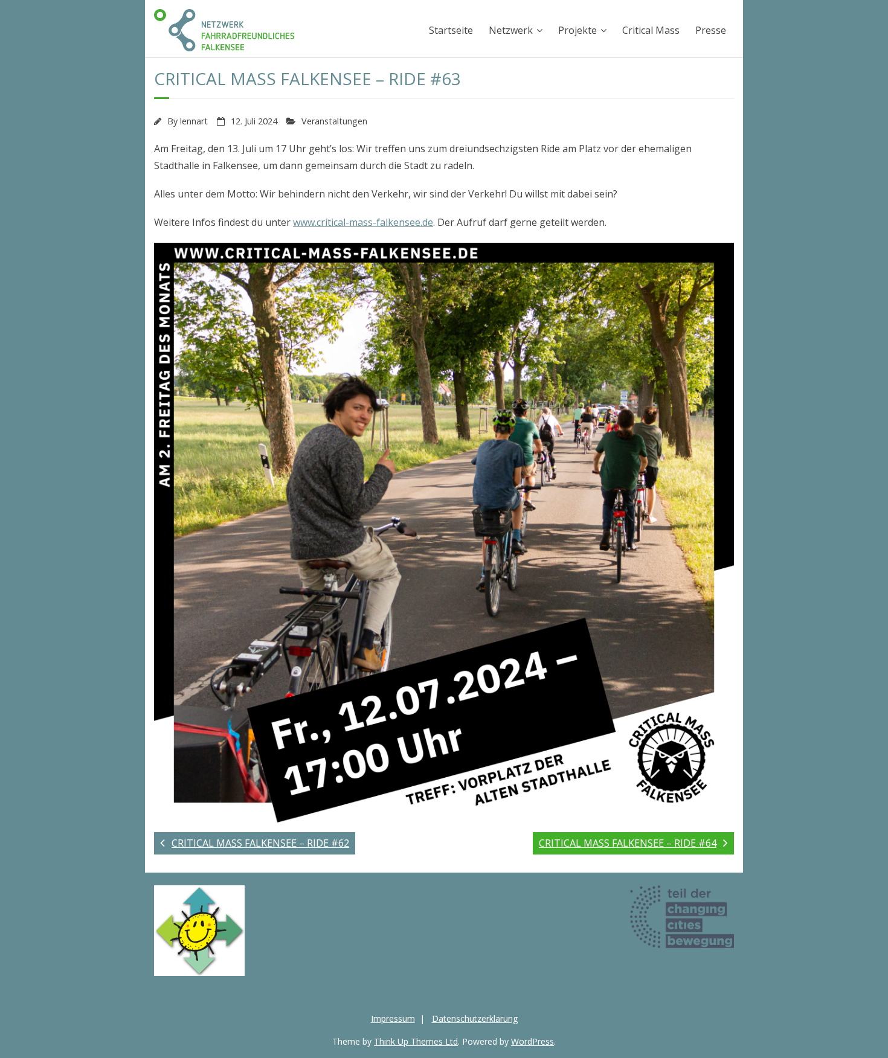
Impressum (393, 1018)
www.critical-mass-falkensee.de (363, 222)
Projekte (577, 30)
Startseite (451, 30)
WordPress (532, 1041)
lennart (194, 121)
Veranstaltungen (334, 121)
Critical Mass (651, 30)
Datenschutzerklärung (475, 1018)
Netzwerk (511, 30)
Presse (710, 30)
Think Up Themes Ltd (416, 1041)
